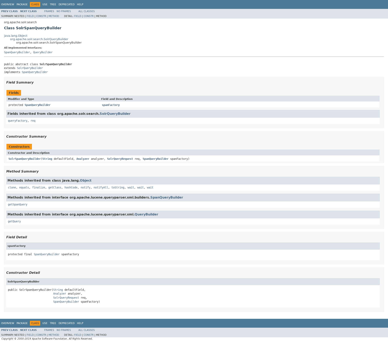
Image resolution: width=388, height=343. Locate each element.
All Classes (86, 11)
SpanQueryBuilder (17, 52)
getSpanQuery (17, 204)
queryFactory (17, 120)
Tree (53, 4)
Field (30, 16)
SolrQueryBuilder (30, 68)
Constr (41, 16)
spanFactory (111, 105)
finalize (38, 187)
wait (131, 187)
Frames (49, 11)
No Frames (64, 11)
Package (22, 4)
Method (53, 16)
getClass (54, 187)
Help (80, 4)
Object (86, 180)
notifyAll (101, 187)
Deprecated (67, 4)
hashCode (70, 187)
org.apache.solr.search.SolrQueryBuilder (39, 39)
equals (24, 187)
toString (117, 187)
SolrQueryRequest (120, 158)
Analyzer (82, 158)
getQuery (14, 221)
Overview (7, 4)
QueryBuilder (43, 52)
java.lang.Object (15, 35)
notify (85, 187)
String (47, 158)
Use (44, 4)
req (33, 120)
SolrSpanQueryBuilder (24, 158)
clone (12, 187)
